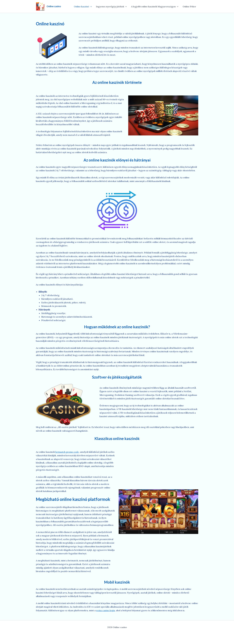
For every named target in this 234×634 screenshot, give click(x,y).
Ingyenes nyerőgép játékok (110, 6)
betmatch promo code (67, 452)
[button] (90, 6)
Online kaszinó (81, 6)
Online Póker (189, 6)
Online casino (54, 6)
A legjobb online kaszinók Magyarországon (153, 6)
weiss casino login (105, 610)
